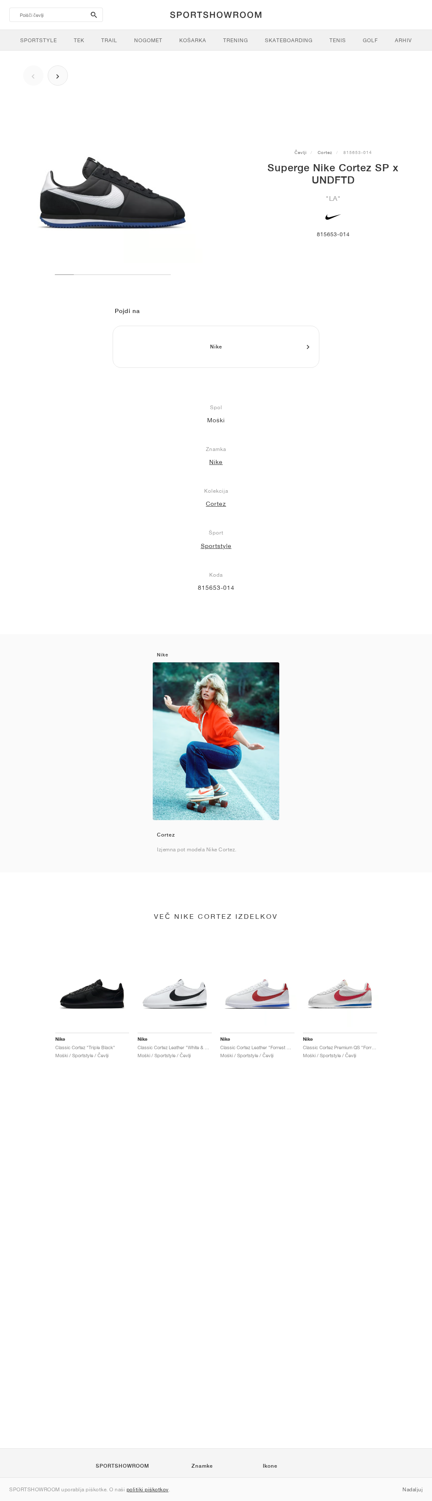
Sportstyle (216, 546)
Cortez (325, 152)
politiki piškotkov (148, 1489)
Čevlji (300, 152)
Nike (216, 462)
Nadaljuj (412, 1489)
